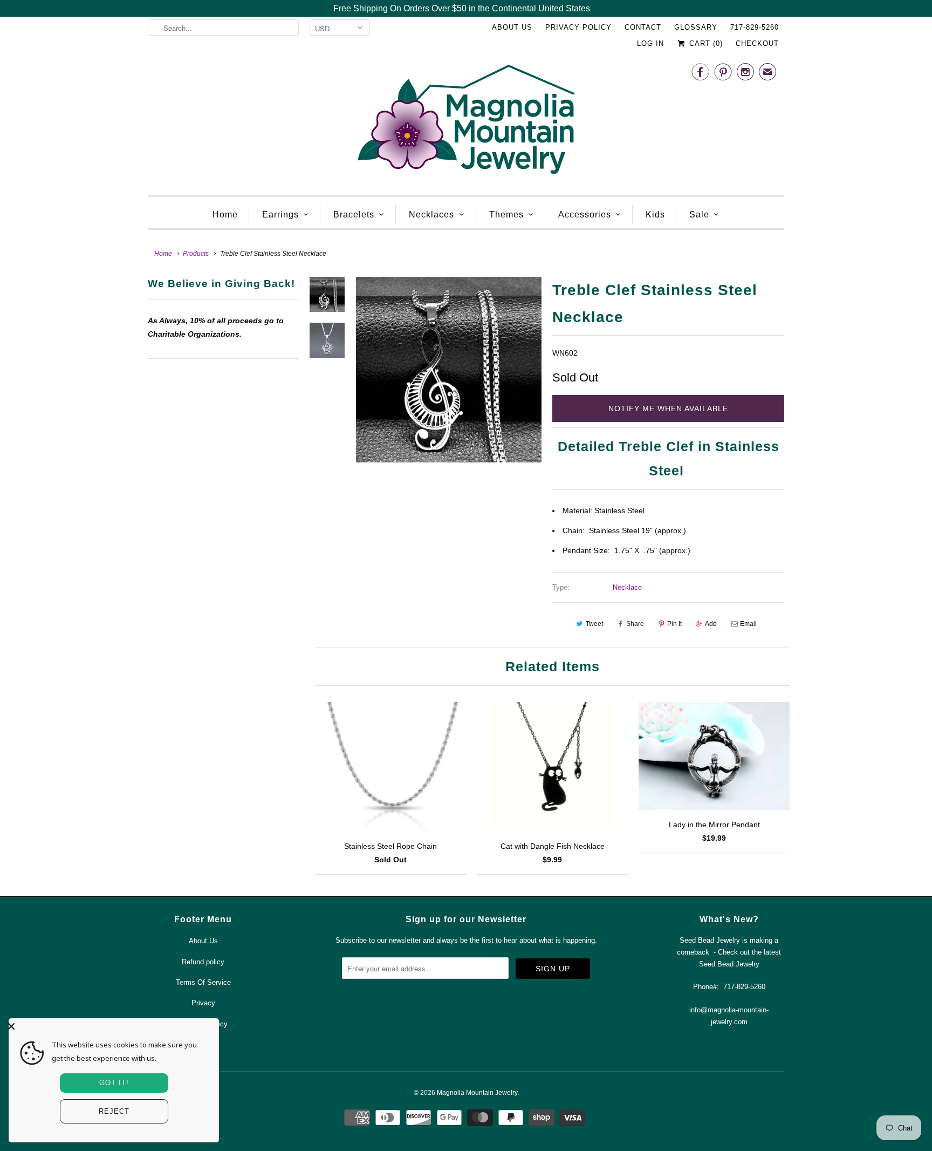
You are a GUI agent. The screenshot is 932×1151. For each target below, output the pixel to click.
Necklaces (431, 214)
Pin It (674, 624)
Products (196, 253)
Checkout (757, 43)
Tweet (594, 624)
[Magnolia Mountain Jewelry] (466, 122)
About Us (512, 27)
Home (225, 214)
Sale (699, 214)
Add (711, 624)
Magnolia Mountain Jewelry (477, 1092)
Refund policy (203, 962)
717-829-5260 (754, 27)
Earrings (280, 214)
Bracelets (353, 214)
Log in (650, 43)
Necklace (627, 587)
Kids (655, 214)
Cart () (705, 43)
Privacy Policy (578, 27)
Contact (643, 27)
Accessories (584, 214)
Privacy (203, 1003)
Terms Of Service (203, 982)
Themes (506, 214)
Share (635, 624)
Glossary (695, 27)
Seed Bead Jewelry (729, 964)
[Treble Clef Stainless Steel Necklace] (449, 369)
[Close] (111, 1026)
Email (748, 624)
